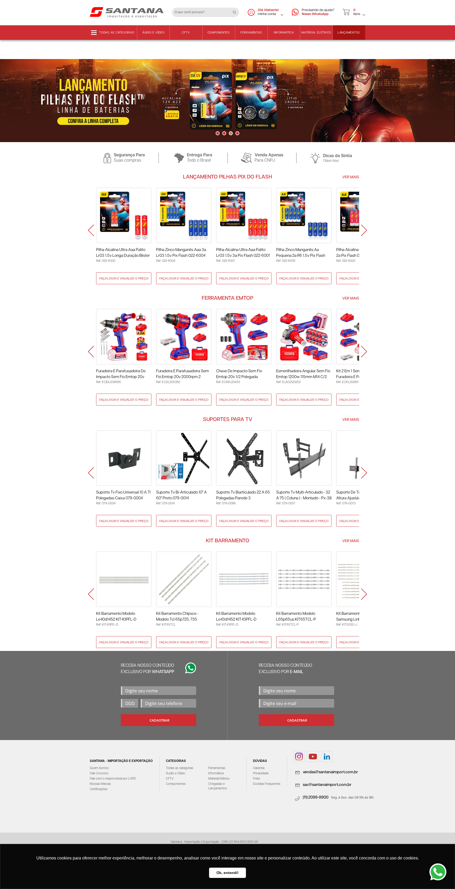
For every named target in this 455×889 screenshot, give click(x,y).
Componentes (218, 32)
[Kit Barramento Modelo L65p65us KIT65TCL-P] (304, 579)
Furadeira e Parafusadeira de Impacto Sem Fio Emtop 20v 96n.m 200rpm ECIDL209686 (121, 374)
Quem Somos (99, 768)
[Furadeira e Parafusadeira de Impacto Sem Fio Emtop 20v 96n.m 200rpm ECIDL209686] (123, 336)
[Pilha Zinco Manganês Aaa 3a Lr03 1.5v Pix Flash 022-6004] (183, 215)
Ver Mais (350, 177)
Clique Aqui (331, 160)
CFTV (186, 32)
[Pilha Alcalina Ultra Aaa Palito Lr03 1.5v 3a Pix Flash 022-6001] (243, 215)
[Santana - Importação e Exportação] (127, 12)
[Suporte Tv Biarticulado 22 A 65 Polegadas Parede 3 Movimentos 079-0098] (243, 458)
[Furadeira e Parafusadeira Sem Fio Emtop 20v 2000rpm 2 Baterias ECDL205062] (183, 336)
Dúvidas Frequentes (266, 784)
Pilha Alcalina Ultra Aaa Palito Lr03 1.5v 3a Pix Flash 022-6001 (243, 253)
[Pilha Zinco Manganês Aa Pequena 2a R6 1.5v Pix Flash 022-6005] (304, 215)
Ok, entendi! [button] (227, 873)
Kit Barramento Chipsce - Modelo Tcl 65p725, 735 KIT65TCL (177, 617)
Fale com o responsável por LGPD (113, 778)
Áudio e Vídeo (153, 32)
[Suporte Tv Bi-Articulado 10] (183, 458)
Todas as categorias (116, 32)
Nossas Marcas (100, 784)
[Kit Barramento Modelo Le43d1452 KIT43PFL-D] (243, 579)
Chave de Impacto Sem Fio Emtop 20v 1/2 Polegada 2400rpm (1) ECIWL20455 (239, 374)
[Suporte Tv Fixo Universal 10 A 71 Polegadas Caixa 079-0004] (123, 458)
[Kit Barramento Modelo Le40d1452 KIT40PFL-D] (123, 579)
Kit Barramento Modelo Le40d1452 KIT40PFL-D (116, 616)
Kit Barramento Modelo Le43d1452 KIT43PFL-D (236, 616)
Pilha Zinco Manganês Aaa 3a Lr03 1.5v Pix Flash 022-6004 (181, 253)
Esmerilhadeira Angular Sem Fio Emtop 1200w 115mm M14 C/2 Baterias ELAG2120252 (303, 374)
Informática (284, 32)
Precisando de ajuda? (318, 12)
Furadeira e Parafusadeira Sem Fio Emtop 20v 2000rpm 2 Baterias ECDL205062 (182, 374)
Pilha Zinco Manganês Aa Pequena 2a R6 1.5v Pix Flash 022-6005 (300, 253)
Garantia (258, 768)
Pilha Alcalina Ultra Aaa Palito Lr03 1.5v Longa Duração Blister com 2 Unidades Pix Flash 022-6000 (123, 253)
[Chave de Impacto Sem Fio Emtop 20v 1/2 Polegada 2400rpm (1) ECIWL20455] (243, 336)
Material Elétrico (316, 32)
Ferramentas (251, 32)
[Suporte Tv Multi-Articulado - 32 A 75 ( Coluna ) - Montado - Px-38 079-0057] (304, 458)
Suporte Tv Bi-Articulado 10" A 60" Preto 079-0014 (181, 495)
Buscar (236, 10)
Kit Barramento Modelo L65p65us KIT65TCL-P (296, 616)
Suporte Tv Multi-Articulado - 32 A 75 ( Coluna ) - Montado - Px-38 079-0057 (304, 495)
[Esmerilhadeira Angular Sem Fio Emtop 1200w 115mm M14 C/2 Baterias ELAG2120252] (304, 336)
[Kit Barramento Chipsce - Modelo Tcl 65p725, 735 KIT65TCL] (183, 579)
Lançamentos (349, 32)
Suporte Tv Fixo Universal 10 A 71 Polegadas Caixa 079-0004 (123, 495)
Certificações (98, 789)
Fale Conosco (99, 773)
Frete (256, 778)
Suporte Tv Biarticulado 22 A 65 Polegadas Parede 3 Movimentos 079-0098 (243, 495)
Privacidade (261, 773)
